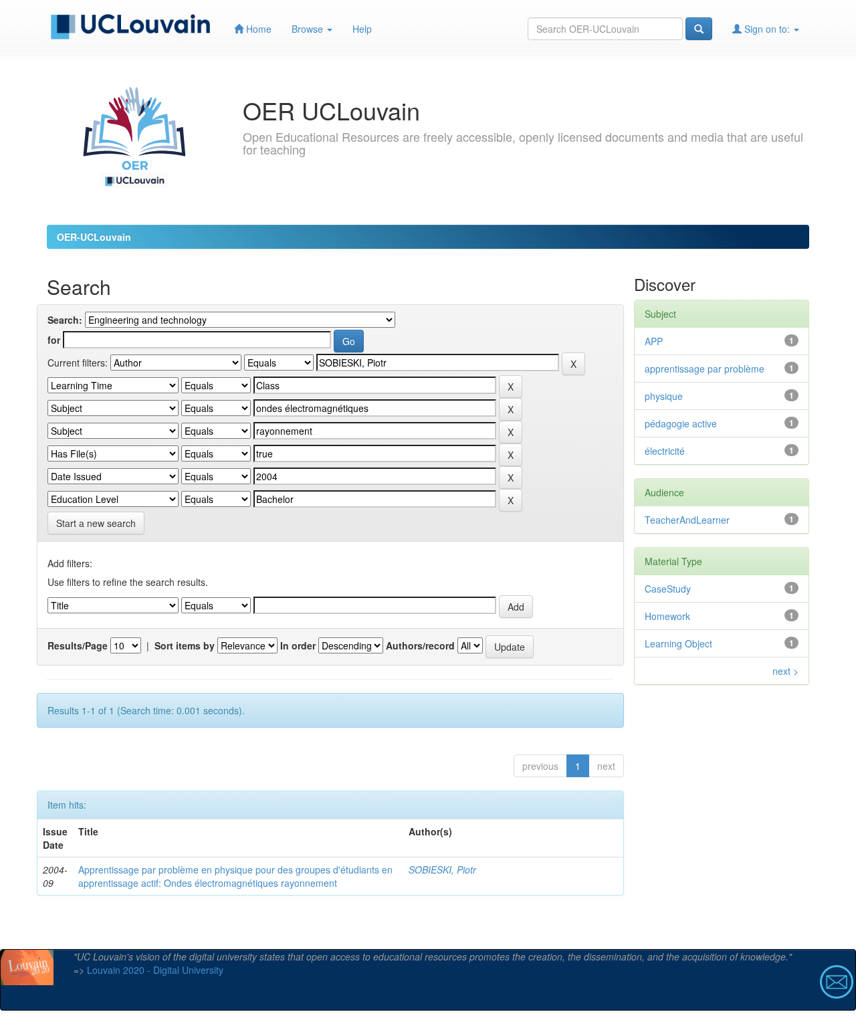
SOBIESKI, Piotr (442, 869)
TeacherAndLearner (687, 519)
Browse (309, 28)
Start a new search (96, 523)
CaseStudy (668, 588)
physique (664, 396)
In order (298, 645)
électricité (665, 450)
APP (654, 341)
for (53, 339)
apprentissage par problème (704, 368)
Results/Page (77, 645)
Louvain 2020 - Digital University (155, 970)
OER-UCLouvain (94, 236)
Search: (64, 319)
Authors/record (420, 645)
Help (362, 28)
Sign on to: (767, 28)
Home (257, 28)
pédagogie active (681, 423)
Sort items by (184, 645)
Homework (667, 616)
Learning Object (678, 643)
